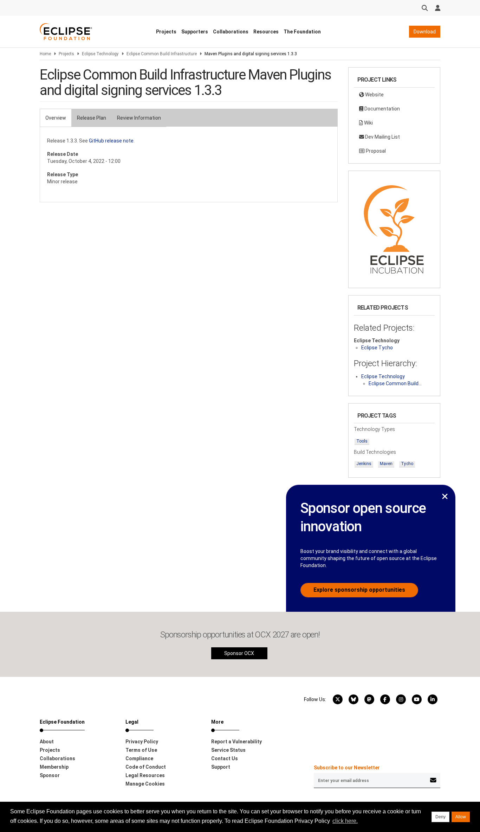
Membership (54, 767)
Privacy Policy (141, 741)
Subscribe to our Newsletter (347, 767)
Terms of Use (141, 750)
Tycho (407, 463)
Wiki (368, 123)
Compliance (139, 758)
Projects (166, 31)
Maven (386, 463)
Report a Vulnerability (236, 741)
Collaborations (230, 31)
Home (45, 53)
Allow (460, 816)
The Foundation (302, 31)
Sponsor (50, 775)
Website (374, 94)
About (47, 741)
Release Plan (91, 118)
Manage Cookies (145, 784)
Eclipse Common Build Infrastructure (162, 53)
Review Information (139, 118)
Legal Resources (145, 775)
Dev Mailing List (382, 137)
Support (220, 767)
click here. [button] (345, 821)
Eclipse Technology (100, 53)
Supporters (194, 31)
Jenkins (363, 463)
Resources (266, 31)
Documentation (381, 109)
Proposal (375, 151)
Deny (440, 816)
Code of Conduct (145, 767)
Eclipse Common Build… (395, 383)
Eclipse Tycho (377, 347)
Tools (362, 441)
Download (425, 31)
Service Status (228, 750)
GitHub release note (111, 141)
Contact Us (224, 758)
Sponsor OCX (239, 653)
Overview (55, 118)
